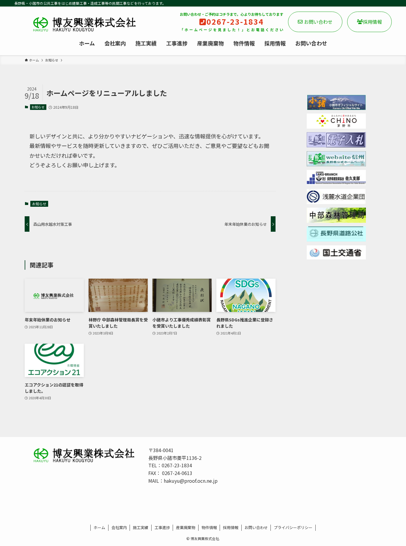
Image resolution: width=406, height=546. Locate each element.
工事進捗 (162, 527)
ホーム (99, 527)
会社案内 (119, 527)
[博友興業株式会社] (77, 24)
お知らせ (38, 107)
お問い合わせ (318, 21)
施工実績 (140, 527)
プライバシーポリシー (293, 527)
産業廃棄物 (185, 527)
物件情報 (209, 527)
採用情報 (372, 21)
